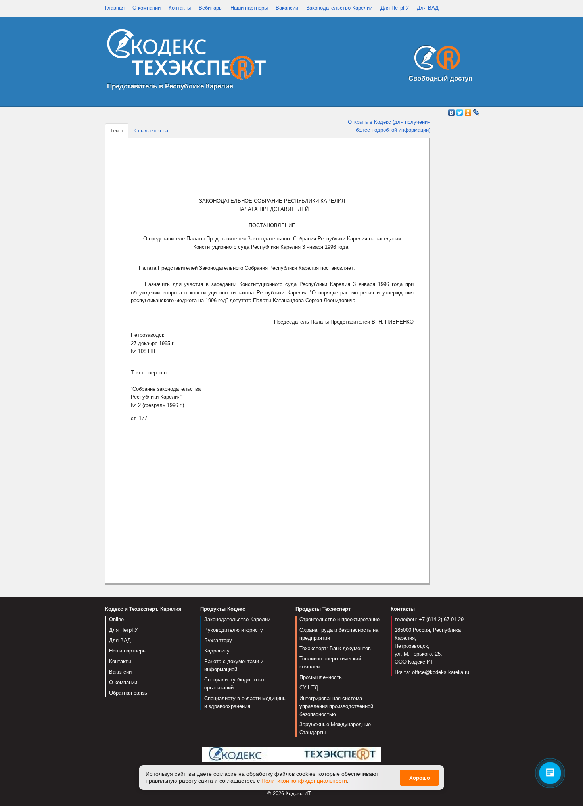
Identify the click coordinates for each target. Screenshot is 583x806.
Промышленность (320, 677)
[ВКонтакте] (451, 112)
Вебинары (210, 8)
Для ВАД (428, 8)
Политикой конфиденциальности (304, 780)
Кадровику (217, 651)
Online (116, 619)
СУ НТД (308, 688)
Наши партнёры (249, 8)
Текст (116, 131)
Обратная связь (128, 693)
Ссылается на (151, 131)
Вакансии (287, 8)
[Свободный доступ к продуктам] (435, 59)
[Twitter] (460, 112)
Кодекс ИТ (298, 793)
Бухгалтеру (218, 640)
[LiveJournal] (476, 112)
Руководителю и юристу (233, 630)
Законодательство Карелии (339, 8)
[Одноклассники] (468, 112)
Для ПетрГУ (394, 8)
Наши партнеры (127, 651)
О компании (146, 8)
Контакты (180, 8)
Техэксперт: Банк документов (335, 648)
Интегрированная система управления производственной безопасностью (336, 706)
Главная (115, 8)
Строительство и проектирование (339, 619)
